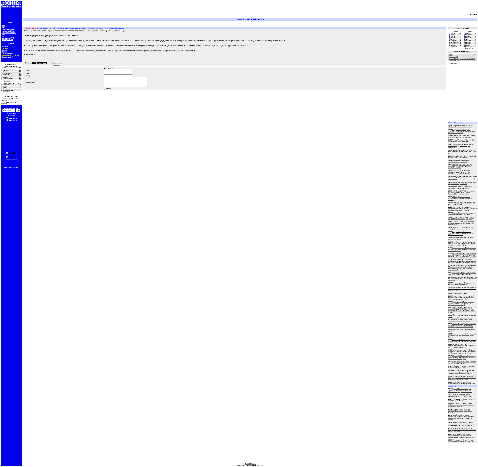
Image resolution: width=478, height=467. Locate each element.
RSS (471, 14)
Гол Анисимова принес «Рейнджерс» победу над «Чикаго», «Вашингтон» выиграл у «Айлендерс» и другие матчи (462, 378)
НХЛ (3, 27)
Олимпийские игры (9, 33)
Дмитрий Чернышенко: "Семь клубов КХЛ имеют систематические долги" (462, 136)
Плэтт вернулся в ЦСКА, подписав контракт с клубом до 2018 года (461, 283)
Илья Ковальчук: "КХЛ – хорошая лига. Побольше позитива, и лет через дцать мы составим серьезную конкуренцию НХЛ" (462, 255)
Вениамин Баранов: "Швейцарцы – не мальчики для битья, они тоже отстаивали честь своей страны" (462, 249)
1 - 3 (473, 59)
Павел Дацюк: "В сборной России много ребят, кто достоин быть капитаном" (461, 228)
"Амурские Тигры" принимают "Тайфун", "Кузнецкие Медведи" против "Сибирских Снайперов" (460, 233)
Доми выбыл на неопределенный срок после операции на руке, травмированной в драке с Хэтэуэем (462, 289)
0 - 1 (461, 59)
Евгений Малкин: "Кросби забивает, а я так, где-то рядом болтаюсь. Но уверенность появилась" (462, 278)
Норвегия (453, 40)
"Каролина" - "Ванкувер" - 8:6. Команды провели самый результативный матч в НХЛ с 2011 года (461, 345)
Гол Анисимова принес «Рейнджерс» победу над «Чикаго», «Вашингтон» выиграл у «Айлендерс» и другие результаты (462, 351)
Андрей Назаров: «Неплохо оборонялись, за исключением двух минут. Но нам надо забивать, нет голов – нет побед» (461, 417)
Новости (5, 47)
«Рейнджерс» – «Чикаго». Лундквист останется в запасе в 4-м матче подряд (461, 440)
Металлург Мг (453, 57)
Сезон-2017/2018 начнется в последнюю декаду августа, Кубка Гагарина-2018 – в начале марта (459, 172)
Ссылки (5, 50)
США (466, 39)
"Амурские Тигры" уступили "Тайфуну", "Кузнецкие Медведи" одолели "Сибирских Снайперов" (461, 131)
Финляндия (468, 34)
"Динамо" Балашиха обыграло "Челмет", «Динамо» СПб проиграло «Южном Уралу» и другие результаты (460, 390)
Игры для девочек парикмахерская (250, 465)
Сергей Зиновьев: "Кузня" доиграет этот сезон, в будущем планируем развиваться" (461, 146)
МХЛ (3, 34)
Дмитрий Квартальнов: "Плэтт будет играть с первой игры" (461, 203)
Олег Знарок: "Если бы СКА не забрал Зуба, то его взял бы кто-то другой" (462, 273)
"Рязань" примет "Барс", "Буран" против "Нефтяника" (460, 238)
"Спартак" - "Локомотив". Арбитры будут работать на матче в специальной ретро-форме (461, 223)
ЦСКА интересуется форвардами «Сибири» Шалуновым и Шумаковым (460, 126)
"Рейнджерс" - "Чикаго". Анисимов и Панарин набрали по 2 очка (461, 366)
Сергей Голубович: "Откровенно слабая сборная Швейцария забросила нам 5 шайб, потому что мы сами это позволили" (462, 261)
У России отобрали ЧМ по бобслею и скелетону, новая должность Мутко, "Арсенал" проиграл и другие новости (461, 372)
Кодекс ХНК (108, 68)
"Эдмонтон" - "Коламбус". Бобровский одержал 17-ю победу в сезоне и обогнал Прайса (462, 335)
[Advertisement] (11, 14)
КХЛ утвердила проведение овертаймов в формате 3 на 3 (458, 161)
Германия (468, 37)
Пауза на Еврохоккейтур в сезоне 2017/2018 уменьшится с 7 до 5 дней (461, 218)
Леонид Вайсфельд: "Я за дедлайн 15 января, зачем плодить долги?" (462, 156)
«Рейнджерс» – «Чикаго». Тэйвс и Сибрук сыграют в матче (461, 399)
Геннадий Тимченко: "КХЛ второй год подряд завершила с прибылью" (461, 140)
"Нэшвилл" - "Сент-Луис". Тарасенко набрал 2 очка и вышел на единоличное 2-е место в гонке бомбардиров (462, 357)
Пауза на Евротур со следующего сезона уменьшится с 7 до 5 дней (461, 213)
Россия (452, 36)
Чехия (452, 34)
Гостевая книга (7, 54)
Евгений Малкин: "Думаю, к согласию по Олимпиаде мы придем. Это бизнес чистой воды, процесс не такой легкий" (462, 325)
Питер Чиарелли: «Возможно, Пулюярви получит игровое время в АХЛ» (461, 382)
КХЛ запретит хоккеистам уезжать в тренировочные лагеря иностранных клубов (462, 150)
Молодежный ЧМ (8, 38)
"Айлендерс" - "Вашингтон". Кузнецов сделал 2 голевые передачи (462, 362)
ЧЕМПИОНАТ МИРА (462, 28)
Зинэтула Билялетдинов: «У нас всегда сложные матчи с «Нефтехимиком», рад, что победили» (462, 430)
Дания (452, 39)
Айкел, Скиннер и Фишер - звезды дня (464, 315)
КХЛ (3, 26)
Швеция (452, 37)
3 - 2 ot (457, 59)
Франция (468, 43)
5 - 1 (450, 59)
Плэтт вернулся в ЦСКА (459, 293)
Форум (4, 52)
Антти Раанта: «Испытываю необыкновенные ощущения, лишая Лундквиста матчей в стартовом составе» (461, 435)
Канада (467, 36)
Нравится (28, 63)
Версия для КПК (8, 57)
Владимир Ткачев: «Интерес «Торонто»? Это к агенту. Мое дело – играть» (460, 411)
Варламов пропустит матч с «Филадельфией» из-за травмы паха (460, 395)
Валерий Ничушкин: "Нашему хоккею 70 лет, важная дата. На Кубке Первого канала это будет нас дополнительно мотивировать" (462, 268)
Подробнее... (7, 81)
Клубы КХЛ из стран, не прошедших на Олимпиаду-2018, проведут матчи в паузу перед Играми (462, 178)
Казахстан (453, 45)
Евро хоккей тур (8, 29)
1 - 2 (453, 59)
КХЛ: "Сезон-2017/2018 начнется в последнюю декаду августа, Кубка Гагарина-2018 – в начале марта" (461, 192)
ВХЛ (3, 36)
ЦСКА (450, 55)
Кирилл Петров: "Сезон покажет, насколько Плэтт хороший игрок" (460, 187)
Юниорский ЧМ (7, 40)
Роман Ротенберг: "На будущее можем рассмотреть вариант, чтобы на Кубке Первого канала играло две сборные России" (461, 310)
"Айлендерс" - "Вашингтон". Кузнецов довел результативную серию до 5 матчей (462, 340)
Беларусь (468, 42)
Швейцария (454, 42)
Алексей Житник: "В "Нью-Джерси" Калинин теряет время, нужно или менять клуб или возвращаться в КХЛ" (461, 297)
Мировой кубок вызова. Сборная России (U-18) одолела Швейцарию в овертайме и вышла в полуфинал (460, 319)
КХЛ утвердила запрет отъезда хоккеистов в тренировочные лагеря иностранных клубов (460, 166)
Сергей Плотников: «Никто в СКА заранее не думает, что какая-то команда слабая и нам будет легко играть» (461, 424)
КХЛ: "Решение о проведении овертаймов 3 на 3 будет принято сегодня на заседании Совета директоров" (462, 208)
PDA (475, 14)
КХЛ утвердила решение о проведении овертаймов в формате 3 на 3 (462, 183)
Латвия (452, 43)
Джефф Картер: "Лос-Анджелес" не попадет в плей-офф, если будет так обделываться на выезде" (461, 303)
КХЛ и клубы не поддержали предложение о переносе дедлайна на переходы (460, 198)
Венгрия (467, 45)
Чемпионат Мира (8, 31)
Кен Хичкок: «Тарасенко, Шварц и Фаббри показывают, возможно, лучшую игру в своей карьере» (461, 405)
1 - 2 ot (465, 59)
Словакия (468, 40)
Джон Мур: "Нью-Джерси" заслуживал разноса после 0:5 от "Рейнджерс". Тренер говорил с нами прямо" (462, 243)
